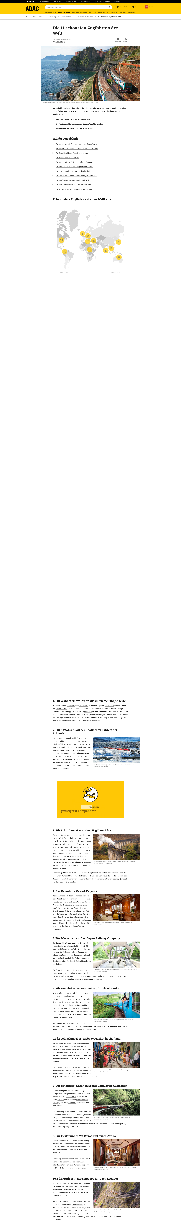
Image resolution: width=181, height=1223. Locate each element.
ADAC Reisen (57, 1)
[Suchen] (109, 7)
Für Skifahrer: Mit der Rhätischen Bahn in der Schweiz (77, 148)
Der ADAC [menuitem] (131, 12)
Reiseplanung (52, 17)
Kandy (86, 1002)
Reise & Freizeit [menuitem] (64, 12)
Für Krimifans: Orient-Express (67, 158)
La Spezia (83, 706)
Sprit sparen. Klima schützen (102, 1)
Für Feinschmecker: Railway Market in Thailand (74, 171)
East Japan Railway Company (74, 952)
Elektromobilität (85, 1)
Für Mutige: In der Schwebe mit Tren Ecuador (74, 185)
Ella (76, 1002)
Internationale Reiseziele (85, 17)
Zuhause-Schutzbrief (71, 1)
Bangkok (56, 1049)
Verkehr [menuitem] (123, 12)
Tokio (75, 949)
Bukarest (84, 923)
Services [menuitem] (114, 12)
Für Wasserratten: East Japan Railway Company (74, 162)
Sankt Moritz (61, 747)
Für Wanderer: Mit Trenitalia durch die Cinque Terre (76, 144)
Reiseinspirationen (66, 17)
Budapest (73, 923)
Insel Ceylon (69, 996)
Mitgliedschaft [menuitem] (50, 12)
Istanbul (72, 914)
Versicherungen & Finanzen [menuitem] (99, 12)
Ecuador (56, 1192)
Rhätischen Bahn (67, 741)
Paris (87, 911)
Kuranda (71, 1103)
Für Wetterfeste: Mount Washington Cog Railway (75, 189)
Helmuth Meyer (60, 42)
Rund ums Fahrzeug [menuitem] (79, 12)
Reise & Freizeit (37, 17)
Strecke (87, 712)
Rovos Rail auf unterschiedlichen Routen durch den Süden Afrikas (71, 1150)
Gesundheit (117, 1)
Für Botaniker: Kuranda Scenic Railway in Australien (76, 176)
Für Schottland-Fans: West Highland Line (72, 153)
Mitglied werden (44, 1)
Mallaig (75, 835)
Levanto (70, 706)
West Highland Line (67, 841)
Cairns (60, 1100)
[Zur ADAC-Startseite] (32, 8)
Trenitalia (108, 706)
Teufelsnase (77, 1204)
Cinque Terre (61, 709)
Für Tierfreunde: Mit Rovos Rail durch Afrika (73, 180)
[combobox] (78, 7)
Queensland (69, 1097)
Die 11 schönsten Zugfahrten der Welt (109, 17)
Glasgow (64, 835)
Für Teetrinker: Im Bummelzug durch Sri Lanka (74, 167)
